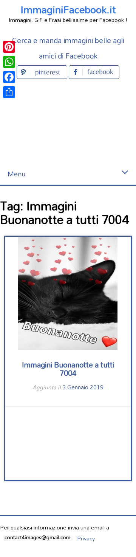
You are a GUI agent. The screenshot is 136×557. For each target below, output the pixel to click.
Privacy (86, 538)
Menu (16, 174)
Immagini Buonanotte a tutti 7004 (68, 369)
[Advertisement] (68, 122)
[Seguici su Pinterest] (43, 76)
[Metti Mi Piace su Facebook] (94, 76)
